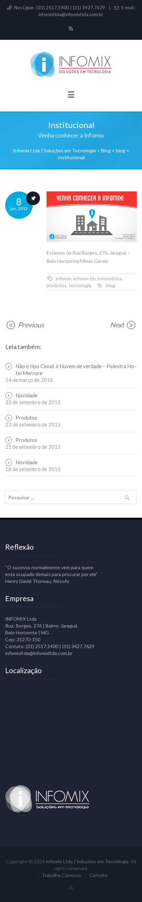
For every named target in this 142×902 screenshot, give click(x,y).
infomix (63, 278)
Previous (30, 324)
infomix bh (84, 278)
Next (117, 325)
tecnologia (80, 285)
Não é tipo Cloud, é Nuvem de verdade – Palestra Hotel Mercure (76, 369)
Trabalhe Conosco (61, 875)
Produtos (26, 417)
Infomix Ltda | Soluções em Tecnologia (87, 861)
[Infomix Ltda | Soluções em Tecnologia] (71, 64)
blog (110, 285)
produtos (57, 285)
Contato (98, 875)
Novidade (27, 395)
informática (110, 278)
